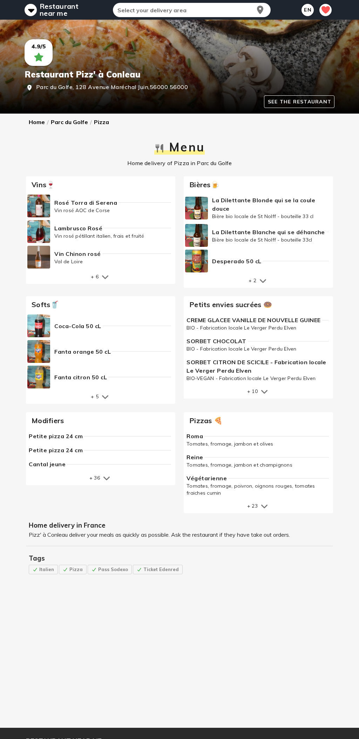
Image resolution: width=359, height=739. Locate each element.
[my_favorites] (325, 10)
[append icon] (260, 10)
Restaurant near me (59, 10)
